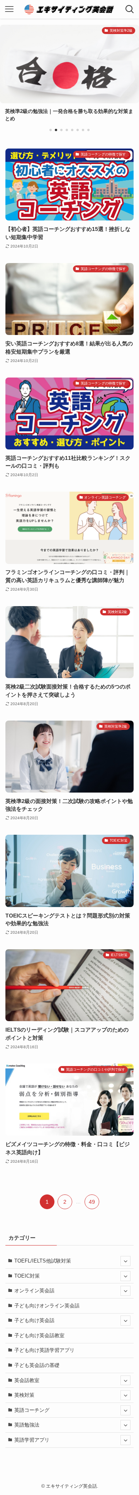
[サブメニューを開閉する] (125, 1261)
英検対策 (24, 1395)
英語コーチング (31, 1410)
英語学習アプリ (31, 1440)
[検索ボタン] (129, 9)
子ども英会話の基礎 (36, 1365)
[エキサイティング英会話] (70, 9)
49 (92, 1202)
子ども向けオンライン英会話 (47, 1306)
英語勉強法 (26, 1425)
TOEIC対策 (27, 1276)
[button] (50, 130)
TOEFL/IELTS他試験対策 (42, 1261)
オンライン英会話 (34, 1290)
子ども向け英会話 (34, 1320)
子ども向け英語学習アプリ (44, 1350)
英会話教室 (26, 1380)
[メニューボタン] (9, 9)
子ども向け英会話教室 (39, 1335)
